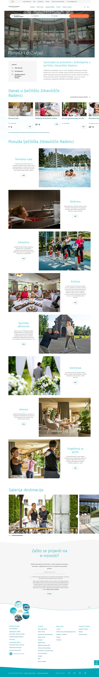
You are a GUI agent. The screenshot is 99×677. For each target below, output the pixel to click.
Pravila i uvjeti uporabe (29, 673)
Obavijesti (58, 640)
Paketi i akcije (40, 7)
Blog (34, 1)
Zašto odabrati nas (27, 1)
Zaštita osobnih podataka (52, 589)
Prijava (49, 593)
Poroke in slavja (83, 634)
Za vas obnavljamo (42, 653)
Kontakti (47, 1)
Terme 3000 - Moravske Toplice (17, 634)
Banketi (81, 631)
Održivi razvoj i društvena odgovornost (66, 631)
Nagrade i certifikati (61, 634)
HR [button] (87, 7)
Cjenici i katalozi (42, 661)
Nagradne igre (41, 642)
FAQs (39, 658)
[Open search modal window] (85, 7)
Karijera (58, 637)
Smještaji (32, 7)
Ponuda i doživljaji (49, 7)
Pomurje (58, 7)
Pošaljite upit (40, 1)
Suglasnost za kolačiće (42, 673)
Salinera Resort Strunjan (15, 647)
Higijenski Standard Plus (44, 645)
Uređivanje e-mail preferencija (45, 650)
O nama (58, 629)
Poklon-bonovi (41, 637)
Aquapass (40, 640)
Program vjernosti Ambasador (57, 1)
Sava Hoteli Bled (13, 628)
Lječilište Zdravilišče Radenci (16, 636)
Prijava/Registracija (72, 1)
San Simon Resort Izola (15, 650)
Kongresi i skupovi (67, 7)
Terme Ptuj (12, 639)
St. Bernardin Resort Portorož (16, 645)
